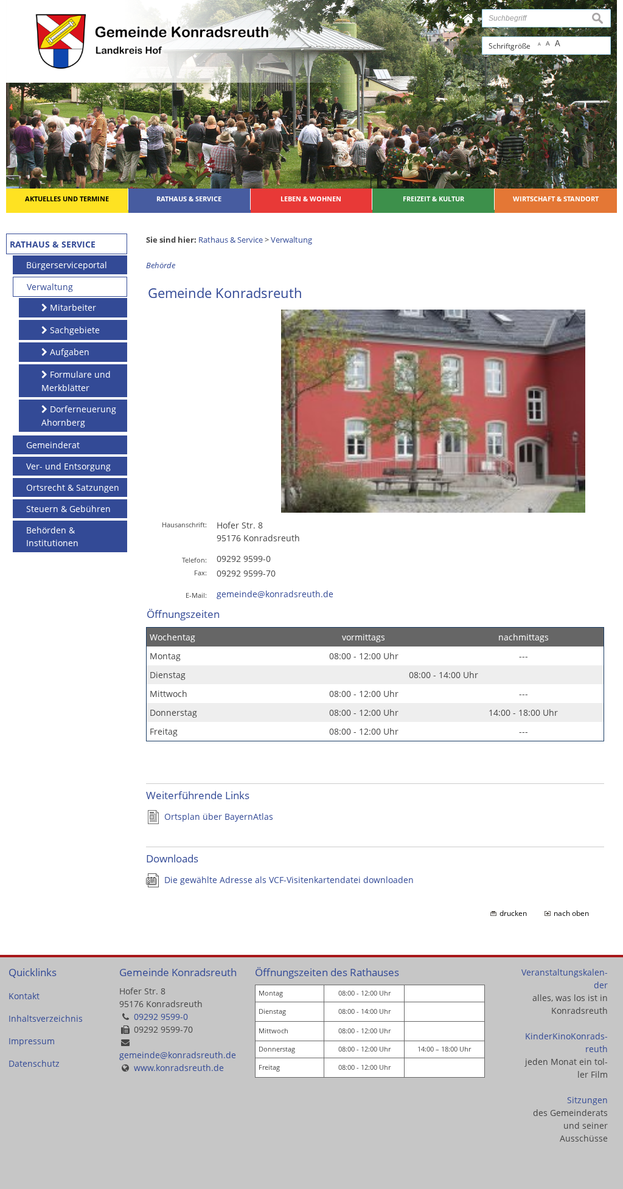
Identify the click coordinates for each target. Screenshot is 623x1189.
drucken (513, 913)
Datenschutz (34, 1063)
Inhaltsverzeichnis (46, 1018)
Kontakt (24, 996)
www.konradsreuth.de (179, 1067)
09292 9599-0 (161, 1016)
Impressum (32, 1041)
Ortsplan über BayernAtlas (218, 816)
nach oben (571, 913)
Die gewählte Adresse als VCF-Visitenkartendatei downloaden (289, 880)
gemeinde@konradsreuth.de (275, 594)
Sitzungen (587, 1100)
